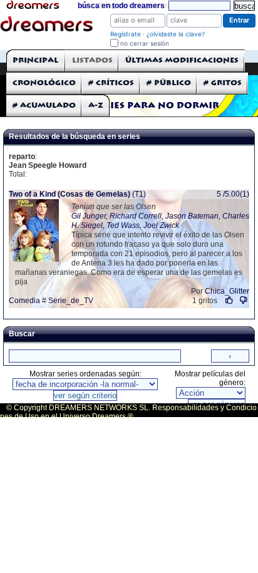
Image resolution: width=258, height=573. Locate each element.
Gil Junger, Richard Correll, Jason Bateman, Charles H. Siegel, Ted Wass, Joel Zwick (160, 221)
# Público (169, 83)
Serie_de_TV (70, 300)
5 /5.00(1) (233, 194)
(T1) (77, 194)
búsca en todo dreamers (121, 5)
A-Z (95, 105)
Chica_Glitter (227, 291)
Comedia (24, 300)
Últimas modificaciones (182, 60)
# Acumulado (44, 105)
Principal (35, 60)
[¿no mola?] (243, 300)
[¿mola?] (229, 300)
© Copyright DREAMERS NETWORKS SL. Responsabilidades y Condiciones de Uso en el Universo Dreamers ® (128, 412)
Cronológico (44, 83)
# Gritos (223, 83)
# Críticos (111, 83)
